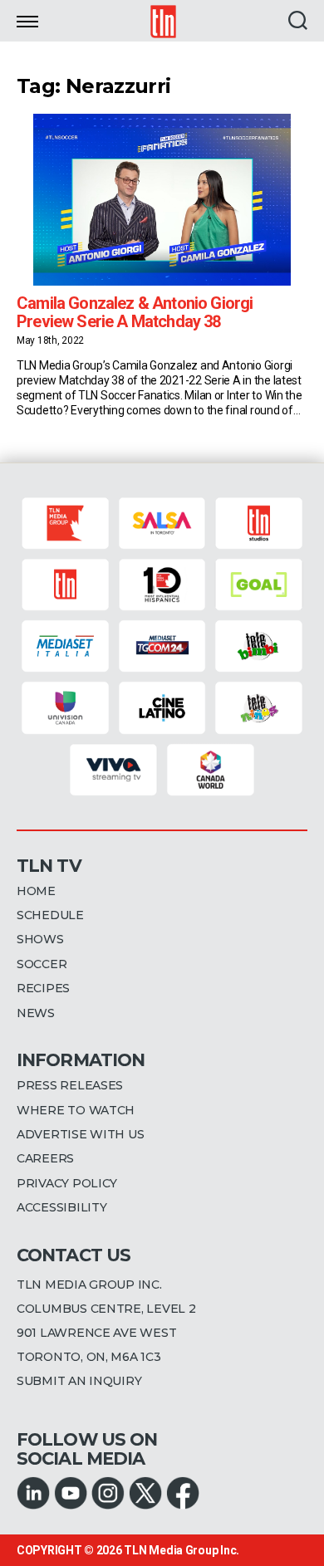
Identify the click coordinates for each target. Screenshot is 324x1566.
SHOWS (40, 939)
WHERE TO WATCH (76, 1110)
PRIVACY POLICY (67, 1183)
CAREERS (45, 1158)
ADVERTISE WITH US (80, 1134)
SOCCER (41, 964)
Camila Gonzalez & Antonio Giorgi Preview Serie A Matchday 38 (135, 312)
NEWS (36, 1013)
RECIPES (43, 988)
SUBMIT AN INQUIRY (79, 1380)
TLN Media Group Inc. (181, 1550)
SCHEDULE (50, 915)
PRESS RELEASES (70, 1085)
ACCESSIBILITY (62, 1207)
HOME (36, 890)
